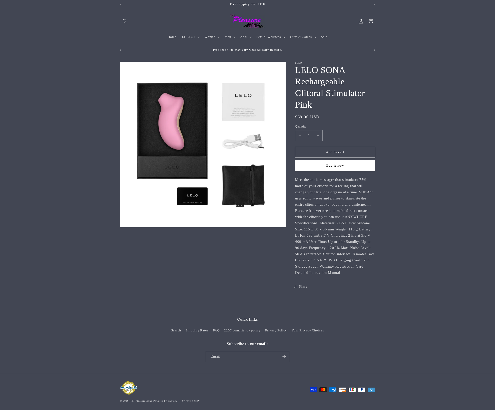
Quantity (300, 126)
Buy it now (335, 165)
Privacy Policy (276, 330)
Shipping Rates (197, 330)
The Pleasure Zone (141, 400)
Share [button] (303, 286)
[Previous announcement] (120, 4)
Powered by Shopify (165, 400)
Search (176, 330)
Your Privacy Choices (308, 330)
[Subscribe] (284, 356)
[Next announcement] (374, 4)
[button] (125, 21)
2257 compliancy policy (242, 330)
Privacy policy (191, 400)
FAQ (216, 330)
